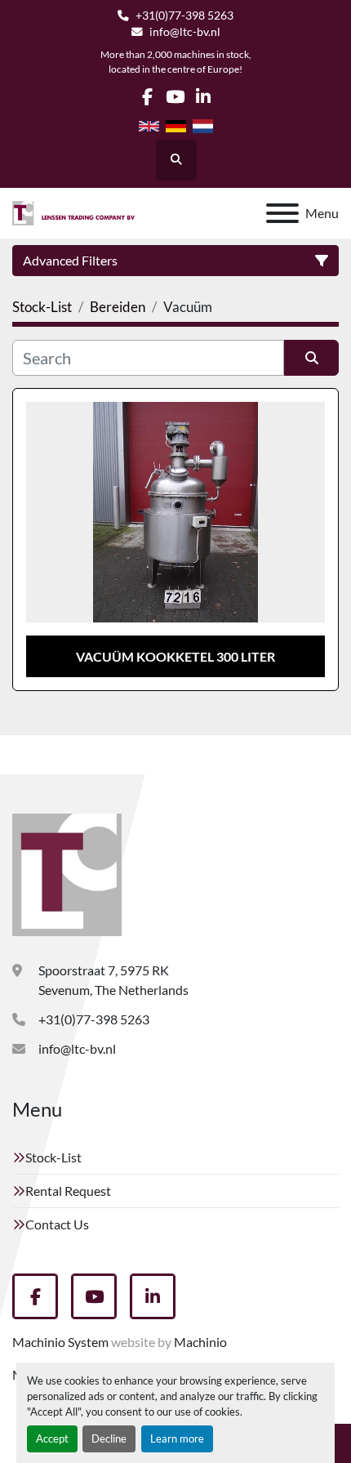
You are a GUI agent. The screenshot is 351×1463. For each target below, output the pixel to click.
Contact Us (57, 1224)
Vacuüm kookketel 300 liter (175, 656)
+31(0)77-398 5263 (184, 15)
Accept (52, 1438)
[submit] (311, 358)
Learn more (177, 1438)
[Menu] (282, 213)
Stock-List (53, 1157)
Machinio (200, 1341)
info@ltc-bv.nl (184, 31)
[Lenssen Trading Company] (67, 873)
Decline (109, 1438)
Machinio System (60, 1341)
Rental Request (68, 1190)
